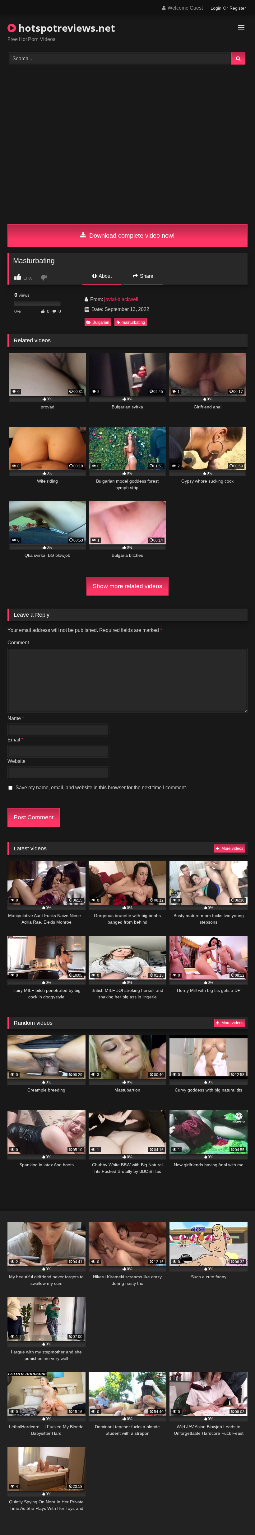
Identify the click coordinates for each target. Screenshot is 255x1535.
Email (15, 739)
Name (15, 718)
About (105, 276)
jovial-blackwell (121, 299)
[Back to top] (236, 1516)
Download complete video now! (131, 235)
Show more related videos (127, 586)
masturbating (133, 322)
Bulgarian (100, 322)
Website (16, 761)
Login (216, 8)
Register (238, 8)
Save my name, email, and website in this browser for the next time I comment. (101, 787)
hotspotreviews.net (65, 27)
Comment (18, 642)
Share (146, 276)
